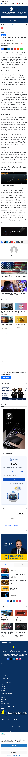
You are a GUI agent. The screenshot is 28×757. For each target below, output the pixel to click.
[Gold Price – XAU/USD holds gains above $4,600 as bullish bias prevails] (5, 582)
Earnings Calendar (5, 673)
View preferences (14, 752)
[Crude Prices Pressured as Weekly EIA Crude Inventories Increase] (7, 319)
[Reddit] (14, 242)
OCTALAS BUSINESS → (14, 17)
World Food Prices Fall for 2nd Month (20, 325)
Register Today (14, 408)
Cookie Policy (9, 755)
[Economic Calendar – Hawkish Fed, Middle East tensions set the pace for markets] (21, 626)
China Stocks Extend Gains (16, 569)
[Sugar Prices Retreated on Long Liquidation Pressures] (5, 588)
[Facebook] (2, 242)
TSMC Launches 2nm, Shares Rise (20, 312)
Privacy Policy (15, 755)
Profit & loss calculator (5, 666)
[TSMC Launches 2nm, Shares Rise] (21, 306)
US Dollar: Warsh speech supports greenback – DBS (13, 27)
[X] (5, 242)
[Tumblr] (10, 242)
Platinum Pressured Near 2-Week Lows (7, 312)
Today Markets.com (5, 703)
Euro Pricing (3, 686)
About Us (19, 755)
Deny (14, 749)
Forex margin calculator (6, 675)
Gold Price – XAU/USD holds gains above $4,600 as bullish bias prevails (18, 582)
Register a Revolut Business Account (14, 225)
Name (2, 355)
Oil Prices (3, 690)
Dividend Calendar (5, 669)
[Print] (22, 242)
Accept (14, 745)
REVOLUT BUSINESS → (14, 20)
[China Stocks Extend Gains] (5, 570)
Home (3, 32)
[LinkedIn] (7, 242)
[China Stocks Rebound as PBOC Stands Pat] (5, 576)
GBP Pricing (3, 688)
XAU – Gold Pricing (5, 684)
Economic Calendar (5, 671)
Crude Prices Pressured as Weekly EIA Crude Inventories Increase (6, 326)
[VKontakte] (17, 242)
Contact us (3, 699)
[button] (26, 734)
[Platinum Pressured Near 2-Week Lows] (7, 306)
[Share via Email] (19, 242)
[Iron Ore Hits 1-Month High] (21, 613)
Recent (21, 564)
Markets (7, 32)
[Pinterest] (12, 242)
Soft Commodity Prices (6, 682)
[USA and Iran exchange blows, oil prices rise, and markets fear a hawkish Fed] (7, 626)
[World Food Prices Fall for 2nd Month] (21, 319)
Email (2, 361)
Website (2, 367)
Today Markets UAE (6, 43)
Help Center (3, 701)
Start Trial (14, 479)
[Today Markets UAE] (8, 25)
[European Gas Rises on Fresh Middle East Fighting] (5, 594)
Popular (7, 564)
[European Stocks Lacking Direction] (7, 613)
